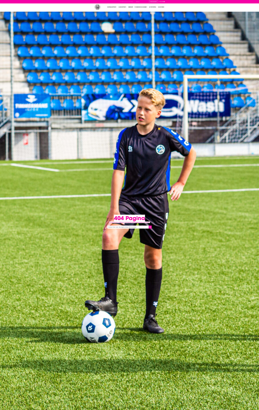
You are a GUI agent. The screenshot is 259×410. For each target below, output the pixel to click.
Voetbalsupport (111, 7)
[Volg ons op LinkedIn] (164, 1)
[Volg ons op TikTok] (161, 1)
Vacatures (161, 7)
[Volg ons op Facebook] (159, 1)
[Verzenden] (150, 227)
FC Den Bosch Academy (141, 7)
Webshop (130, 7)
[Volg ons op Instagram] (160, 1)
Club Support (122, 7)
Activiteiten (152, 7)
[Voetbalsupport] (97, 7)
